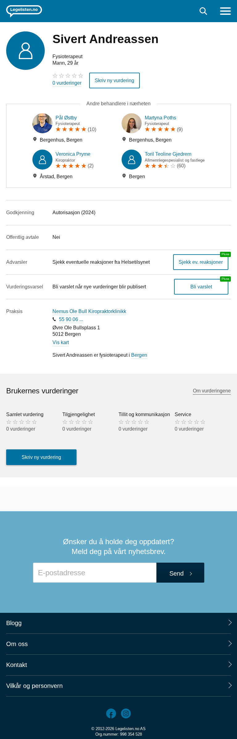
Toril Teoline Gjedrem (168, 154)
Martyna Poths (160, 117)
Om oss (17, 644)
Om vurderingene (212, 390)
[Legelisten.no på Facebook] (111, 713)
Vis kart (60, 342)
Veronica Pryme (73, 154)
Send (176, 573)
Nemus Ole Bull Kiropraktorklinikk (89, 311)
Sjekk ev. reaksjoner (201, 262)
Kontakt (16, 664)
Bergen (139, 355)
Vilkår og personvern (34, 685)
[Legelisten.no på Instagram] (126, 713)
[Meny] (225, 12)
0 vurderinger (66, 83)
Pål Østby (66, 117)
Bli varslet (201, 286)
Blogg (14, 623)
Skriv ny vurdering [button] (114, 80)
